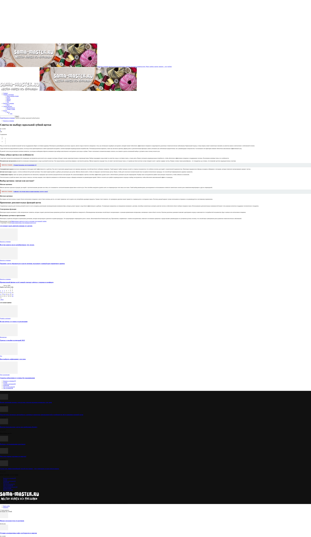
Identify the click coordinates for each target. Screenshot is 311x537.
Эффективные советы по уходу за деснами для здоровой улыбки (28, 221)
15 (10, 292)
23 (12, 294)
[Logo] (20, 90)
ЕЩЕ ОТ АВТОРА (26, 226)
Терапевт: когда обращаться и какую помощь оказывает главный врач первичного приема (32, 263)
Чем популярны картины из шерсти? (13, 456)
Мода (7, 105)
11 (2, 292)
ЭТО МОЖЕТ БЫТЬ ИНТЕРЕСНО (10, 226)
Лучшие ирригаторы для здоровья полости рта (23, 222)
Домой (2, 118)
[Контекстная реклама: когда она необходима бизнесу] (4, 424)
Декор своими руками (12, 96)
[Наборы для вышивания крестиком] (4, 441)
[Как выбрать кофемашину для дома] (9, 354)
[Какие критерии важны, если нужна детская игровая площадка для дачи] (4, 399)
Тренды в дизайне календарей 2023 (12, 340)
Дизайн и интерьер (8, 94)
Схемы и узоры (10, 109)
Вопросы (5, 507)
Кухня (8, 97)
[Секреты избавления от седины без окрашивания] (9, 373)
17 (1, 294)
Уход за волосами (5, 374)
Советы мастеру (7, 106)
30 (12, 296)
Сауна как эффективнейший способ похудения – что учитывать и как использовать (29, 469)
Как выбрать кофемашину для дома (13, 359)
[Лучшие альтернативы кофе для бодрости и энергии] (4, 530)
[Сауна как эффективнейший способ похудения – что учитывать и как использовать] (4, 465)
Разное (5, 110)
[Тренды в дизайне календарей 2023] (9, 335)
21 (8, 294)
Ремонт (8, 100)
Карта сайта (6, 506)
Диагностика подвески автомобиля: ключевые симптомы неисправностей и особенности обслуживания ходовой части (41, 415)
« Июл (2, 299)
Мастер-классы (10, 107)
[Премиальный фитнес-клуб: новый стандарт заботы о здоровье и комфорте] (9, 277)
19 (4, 294)
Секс (11, 113)
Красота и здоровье (8, 103)
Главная (5, 93)
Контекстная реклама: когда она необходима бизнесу (18, 427)
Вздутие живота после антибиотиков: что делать (17, 245)
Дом (7, 102)
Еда (1, 356)
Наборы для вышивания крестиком (12, 444)
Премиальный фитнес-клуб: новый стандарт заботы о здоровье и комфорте (26, 282)
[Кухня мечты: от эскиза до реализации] (9, 317)
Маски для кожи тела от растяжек (12, 521)
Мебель (8, 99)
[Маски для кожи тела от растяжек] (4, 517)
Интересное (3, 337)
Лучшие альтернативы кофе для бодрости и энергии (18, 533)
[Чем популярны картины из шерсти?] (4, 453)
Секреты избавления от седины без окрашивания (17, 378)
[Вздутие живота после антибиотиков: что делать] (9, 240)
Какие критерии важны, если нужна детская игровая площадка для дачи (26, 402)
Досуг (8, 112)
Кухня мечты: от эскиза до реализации (13, 321)
